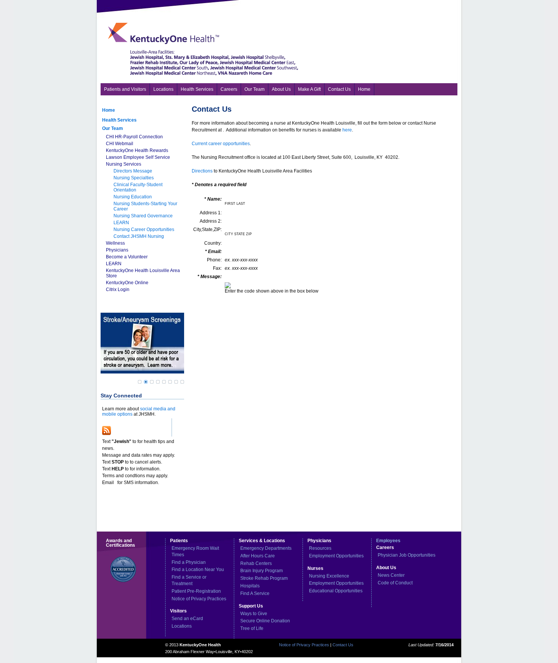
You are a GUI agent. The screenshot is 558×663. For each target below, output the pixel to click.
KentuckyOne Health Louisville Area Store (143, 273)
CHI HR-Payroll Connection (134, 136)
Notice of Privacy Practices (199, 598)
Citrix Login (117, 289)
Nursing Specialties (133, 177)
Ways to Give (253, 613)
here (347, 130)
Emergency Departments (266, 548)
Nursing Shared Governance (143, 215)
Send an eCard (187, 618)
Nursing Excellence (329, 576)
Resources (320, 548)
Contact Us (343, 644)
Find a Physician (189, 562)
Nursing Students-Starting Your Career (145, 206)
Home (108, 110)
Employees (388, 540)
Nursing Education (132, 196)
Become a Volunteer (127, 257)
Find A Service (255, 593)
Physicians (117, 250)
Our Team (112, 128)
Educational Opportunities (336, 590)
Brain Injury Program (261, 570)
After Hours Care (257, 556)
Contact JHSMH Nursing (138, 236)
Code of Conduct (395, 582)
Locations (182, 626)
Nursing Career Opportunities (143, 229)
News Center (391, 575)
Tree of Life (251, 628)
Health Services (119, 120)
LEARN (121, 222)
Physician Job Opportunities (406, 555)
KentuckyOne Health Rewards (137, 150)
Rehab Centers (256, 563)
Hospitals (250, 586)
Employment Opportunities (336, 556)
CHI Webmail (119, 143)
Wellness (115, 243)
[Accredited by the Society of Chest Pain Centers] (118, 585)
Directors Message (132, 171)
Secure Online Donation (265, 620)
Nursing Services (123, 164)
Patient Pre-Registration (196, 591)
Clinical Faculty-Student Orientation (137, 187)
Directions (202, 171)
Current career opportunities (221, 143)
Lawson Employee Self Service (138, 157)
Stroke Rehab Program (264, 578)
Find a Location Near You (198, 569)
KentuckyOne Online (127, 282)
